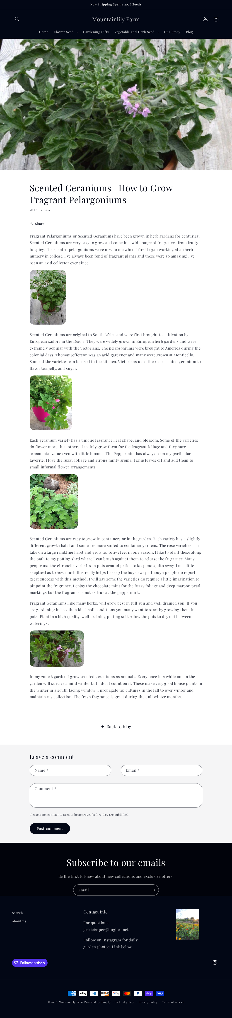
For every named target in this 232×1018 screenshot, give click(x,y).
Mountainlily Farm (71, 1002)
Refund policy (125, 1002)
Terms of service (173, 1002)
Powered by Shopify (97, 1002)
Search (17, 912)
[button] (17, 19)
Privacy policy (148, 1002)
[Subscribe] (153, 889)
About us (19, 921)
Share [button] (39, 223)
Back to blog (119, 726)
